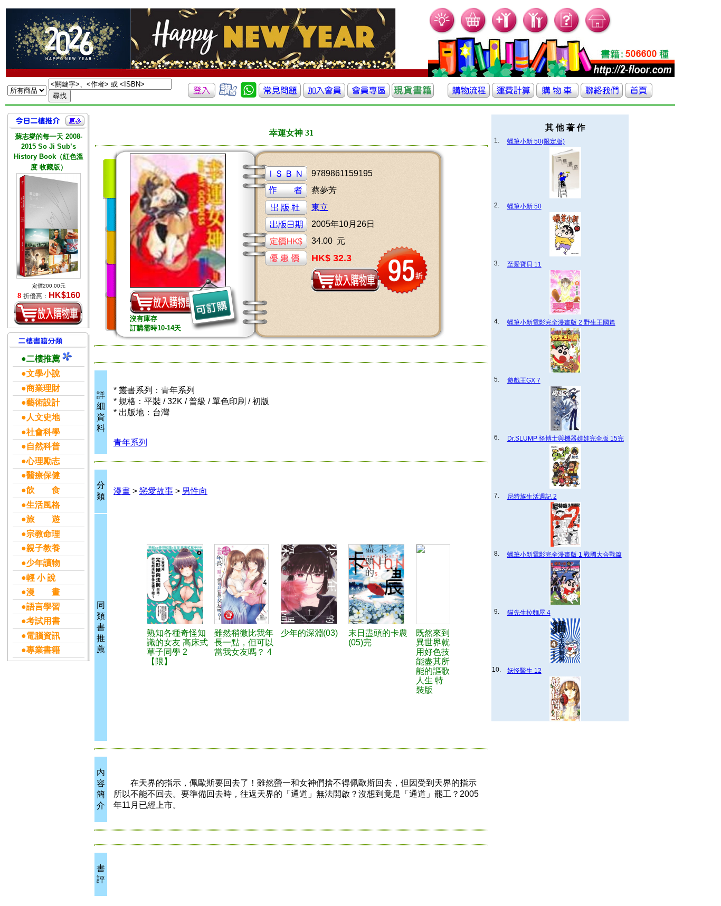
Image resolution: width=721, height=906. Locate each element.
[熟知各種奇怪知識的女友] (179, 584)
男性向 (194, 491)
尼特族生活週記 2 (532, 496)
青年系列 (130, 442)
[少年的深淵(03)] (313, 584)
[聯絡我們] (602, 94)
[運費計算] (513, 94)
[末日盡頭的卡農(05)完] (380, 584)
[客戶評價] (228, 94)
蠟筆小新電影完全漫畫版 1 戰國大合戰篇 (564, 554)
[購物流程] (469, 94)
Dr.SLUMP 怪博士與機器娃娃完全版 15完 (565, 438)
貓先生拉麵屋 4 (529, 612)
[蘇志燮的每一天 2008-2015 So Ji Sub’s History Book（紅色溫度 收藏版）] (48, 226)
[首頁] (598, 31)
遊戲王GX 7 (523, 380)
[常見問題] (567, 31)
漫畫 (121, 491)
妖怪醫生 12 (524, 670)
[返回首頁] (638, 94)
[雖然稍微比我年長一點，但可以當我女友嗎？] (245, 584)
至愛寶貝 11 (524, 264)
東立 (319, 207)
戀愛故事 (156, 491)
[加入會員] (504, 31)
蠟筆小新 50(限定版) (536, 141)
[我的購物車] (473, 31)
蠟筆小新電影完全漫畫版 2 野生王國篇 (561, 322)
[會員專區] (368, 94)
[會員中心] (536, 31)
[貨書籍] (413, 94)
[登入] (201, 94)
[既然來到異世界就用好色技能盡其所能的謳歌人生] (433, 584)
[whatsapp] (249, 94)
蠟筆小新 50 (524, 206)
